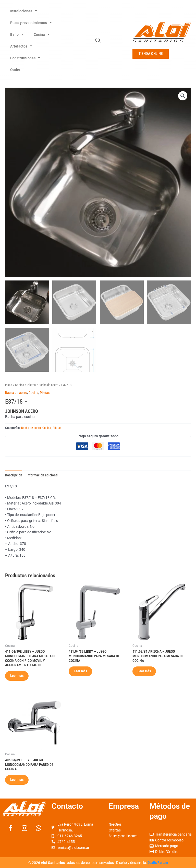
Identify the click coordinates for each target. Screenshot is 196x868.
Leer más (16, 676)
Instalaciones (21, 11)
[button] (182, 95)
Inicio (8, 385)
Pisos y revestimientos (28, 23)
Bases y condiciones (123, 836)
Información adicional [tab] (42, 475)
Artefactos (18, 46)
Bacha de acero (48, 385)
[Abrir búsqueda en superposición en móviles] (98, 40)
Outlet (15, 70)
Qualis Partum (158, 863)
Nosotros (115, 824)
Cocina (39, 34)
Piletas (31, 385)
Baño (14, 34)
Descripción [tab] (13, 475)
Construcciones (22, 58)
